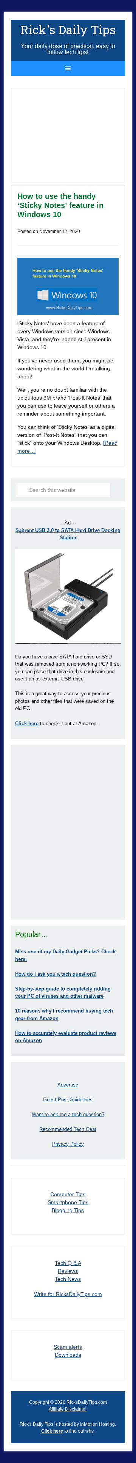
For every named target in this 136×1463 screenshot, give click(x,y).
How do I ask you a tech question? (55, 974)
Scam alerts (68, 1347)
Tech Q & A (68, 1263)
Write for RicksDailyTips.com (68, 1294)
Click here (52, 1431)
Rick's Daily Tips (68, 29)
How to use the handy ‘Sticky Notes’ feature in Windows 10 (60, 205)
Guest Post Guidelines (68, 1099)
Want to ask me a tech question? (68, 1114)
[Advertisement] (68, 832)
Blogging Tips (68, 1210)
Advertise (67, 1085)
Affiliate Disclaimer (68, 1409)
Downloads (68, 1355)
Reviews (68, 1271)
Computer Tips (67, 1194)
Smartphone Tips (68, 1202)
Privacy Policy (68, 1144)
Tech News (68, 1279)
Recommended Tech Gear (67, 1129)
